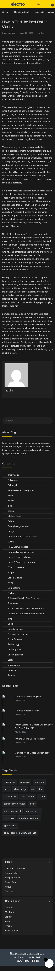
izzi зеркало (10, 796)
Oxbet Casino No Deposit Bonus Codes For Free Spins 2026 (34, 726)
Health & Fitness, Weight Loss (21, 552)
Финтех (11, 675)
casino (11, 511)
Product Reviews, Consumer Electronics (27, 608)
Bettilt (10, 495)
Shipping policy (12, 877)
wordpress (9, 818)
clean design (20, 789)
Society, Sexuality (16, 629)
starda (42, 796)
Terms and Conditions (15, 868)
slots (10, 618)
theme (33, 803)
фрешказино (10, 825)
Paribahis (12, 593)
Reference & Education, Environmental (26, 613)
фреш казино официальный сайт (20, 833)
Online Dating (14, 588)
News (10, 582)
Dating (11, 521)
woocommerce (33, 811)
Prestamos (13, 603)
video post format (12, 811)
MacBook (9, 912)
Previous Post (10, 412)
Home (5, 12)
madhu (41, 33)
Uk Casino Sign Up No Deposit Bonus (32, 752)
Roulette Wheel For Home (27, 710)
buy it (6, 789)
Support (9, 891)
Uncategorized (21, 12)
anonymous (13, 475)
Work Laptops (11, 930)
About (8, 886)
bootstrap (39, 782)
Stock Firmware (15, 639)
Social (10, 624)
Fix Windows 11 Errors (18, 547)
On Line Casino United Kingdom (30, 738)
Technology (13, 644)
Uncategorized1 (15, 654)
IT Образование (16, 567)
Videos (11, 660)
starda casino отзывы (14, 803)
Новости (12, 670)
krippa (11, 572)
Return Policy (11, 882)
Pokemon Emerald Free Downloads (24, 598)
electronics (36, 789)
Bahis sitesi (13, 480)
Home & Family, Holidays (19, 557)
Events (11, 541)
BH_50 (11, 500)
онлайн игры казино (29, 818)
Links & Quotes (15, 577)
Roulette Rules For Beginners (29, 696)
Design (11, 531)
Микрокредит (15, 665)
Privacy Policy (11, 873)
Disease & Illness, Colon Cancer (23, 536)
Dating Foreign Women (18, 526)
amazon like (9, 782)
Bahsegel (12, 485)
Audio (8, 921)
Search (38, 4)
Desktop (9, 907)
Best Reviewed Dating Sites (21, 490)
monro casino (27, 796)
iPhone (8, 926)
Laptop (8, 916)
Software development (19, 634)
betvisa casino (41, 41)
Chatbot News (14, 516)
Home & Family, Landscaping (21, 562)
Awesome (25, 782)
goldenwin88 (40, 212)
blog (10, 505)
